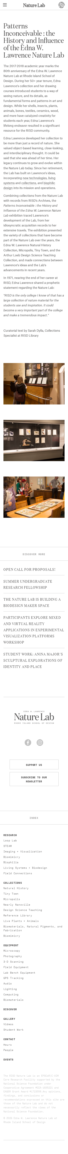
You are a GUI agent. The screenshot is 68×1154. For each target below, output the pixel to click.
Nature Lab (34, 5)
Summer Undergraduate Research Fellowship (28, 584)
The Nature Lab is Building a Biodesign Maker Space (32, 602)
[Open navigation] (5, 5)
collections (28, 183)
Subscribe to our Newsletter (34, 779)
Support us (34, 764)
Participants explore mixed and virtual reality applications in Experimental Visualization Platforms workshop (33, 629)
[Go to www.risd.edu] (61, 5)
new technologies (35, 178)
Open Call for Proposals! (29, 569)
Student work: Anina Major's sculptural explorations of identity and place (33, 660)
